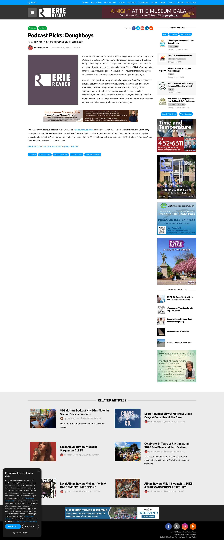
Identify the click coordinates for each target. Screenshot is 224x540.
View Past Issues (165, 196)
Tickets (121, 3)
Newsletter (191, 3)
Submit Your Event (169, 114)
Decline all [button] (30, 526)
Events (181, 3)
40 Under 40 (110, 3)
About (162, 3)
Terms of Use (180, 537)
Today (165, 34)
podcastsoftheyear (93, 155)
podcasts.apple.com (52, 146)
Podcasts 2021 (76, 155)
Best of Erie (96, 3)
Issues (154, 3)
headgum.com (34, 146)
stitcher (74, 146)
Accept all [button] (13, 526)
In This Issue (190, 196)
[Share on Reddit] (151, 28)
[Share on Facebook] (134, 28)
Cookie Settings (20, 521)
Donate (85, 3)
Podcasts (32, 28)
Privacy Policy (191, 537)
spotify (66, 146)
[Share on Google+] (142, 28)
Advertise (131, 3)
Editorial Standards (167, 537)
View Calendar (186, 114)
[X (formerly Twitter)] (176, 527)
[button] (22, 533)
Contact (171, 3)
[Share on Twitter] (138, 28)
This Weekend (185, 34)
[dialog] (22, 502)
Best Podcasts (44, 155)
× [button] (39, 471)
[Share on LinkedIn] (147, 28)
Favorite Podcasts (61, 155)
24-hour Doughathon (84, 130)
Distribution (144, 3)
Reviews (42, 28)
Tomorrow (173, 34)
